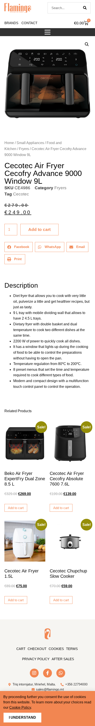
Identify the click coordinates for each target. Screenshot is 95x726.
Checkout (37, 649)
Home (9, 143)
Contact (29, 23)
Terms (72, 649)
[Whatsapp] (60, 673)
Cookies (56, 649)
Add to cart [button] (16, 508)
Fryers (24, 149)
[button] (47, 32)
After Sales (63, 659)
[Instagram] (34, 673)
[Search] (84, 7)
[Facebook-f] (47, 673)
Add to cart (39, 229)
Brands (11, 23)
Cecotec (21, 194)
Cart (20, 649)
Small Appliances (30, 143)
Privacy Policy (35, 659)
